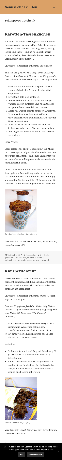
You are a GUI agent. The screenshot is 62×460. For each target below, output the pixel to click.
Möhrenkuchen (11, 260)
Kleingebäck (31, 255)
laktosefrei (31, 257)
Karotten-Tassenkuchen (27, 34)
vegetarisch (44, 260)
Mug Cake (22, 260)
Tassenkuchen (33, 260)
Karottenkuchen (20, 257)
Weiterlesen (35, 454)
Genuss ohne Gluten (21, 7)
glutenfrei (9, 257)
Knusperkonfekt (20, 271)
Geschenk (44, 255)
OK (21, 454)
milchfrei (40, 257)
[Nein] (58, 451)
